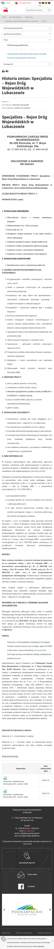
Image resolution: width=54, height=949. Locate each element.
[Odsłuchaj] (7, 71)
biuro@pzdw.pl (29, 831)
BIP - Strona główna (15, 17)
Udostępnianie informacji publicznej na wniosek (26, 54)
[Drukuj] (3, 71)
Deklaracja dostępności (24, 933)
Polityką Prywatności (13, 942)
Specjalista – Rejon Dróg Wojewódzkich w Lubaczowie (22, 21)
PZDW (4, 17)
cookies (24, 938)
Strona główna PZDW (24, 3)
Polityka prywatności (44, 933)
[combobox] (27, 28)
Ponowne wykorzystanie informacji (21, 58)
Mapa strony (6, 933)
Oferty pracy (29, 17)
